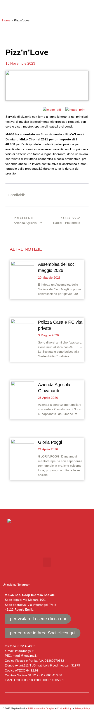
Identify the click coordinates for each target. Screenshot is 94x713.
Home (6, 20)
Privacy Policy (82, 708)
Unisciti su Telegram (16, 584)
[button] (86, 8)
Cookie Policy (64, 708)
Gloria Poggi (50, 442)
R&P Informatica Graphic (41, 708)
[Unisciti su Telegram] (6, 576)
